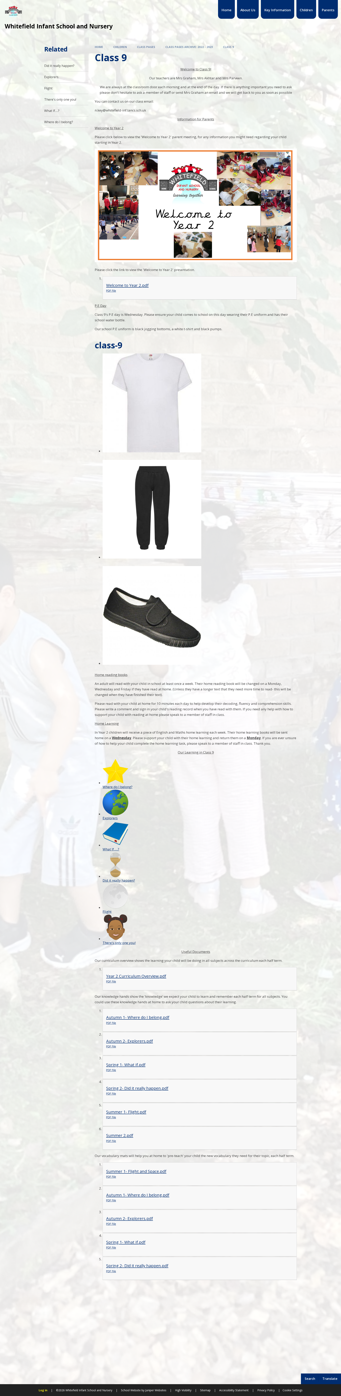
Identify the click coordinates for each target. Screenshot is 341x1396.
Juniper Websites (155, 1390)
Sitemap (205, 1390)
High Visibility (183, 1390)
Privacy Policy (266, 1390)
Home (99, 47)
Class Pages (146, 47)
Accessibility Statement (234, 1390)
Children (120, 47)
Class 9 (228, 47)
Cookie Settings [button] (293, 1390)
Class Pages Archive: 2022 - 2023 (189, 47)
